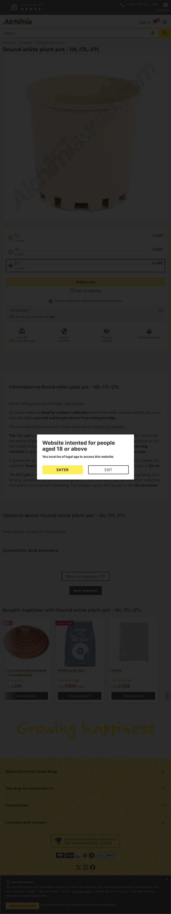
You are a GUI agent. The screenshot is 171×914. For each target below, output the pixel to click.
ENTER (63, 470)
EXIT (108, 470)
